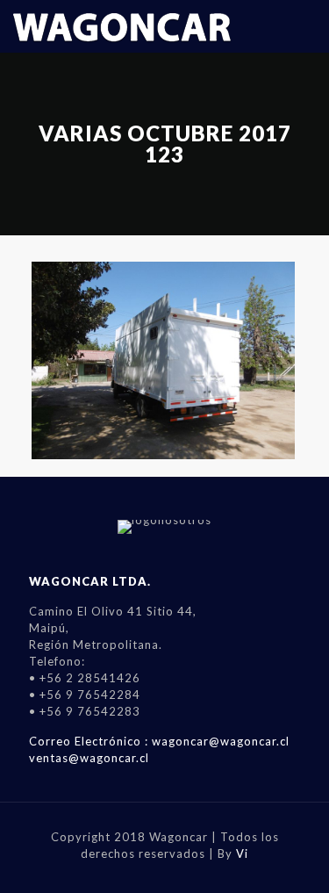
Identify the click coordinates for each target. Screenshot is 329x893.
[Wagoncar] (122, 26)
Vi (242, 853)
